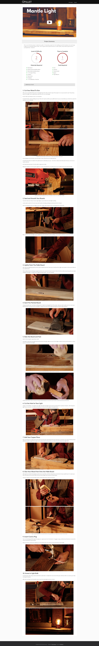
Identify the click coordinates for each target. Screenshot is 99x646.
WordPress (61, 644)
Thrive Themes (54, 644)
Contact (75, 2)
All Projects (71, 2)
